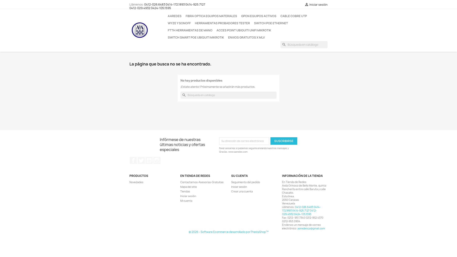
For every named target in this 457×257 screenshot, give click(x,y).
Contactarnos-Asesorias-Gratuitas (202, 182)
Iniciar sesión (188, 196)
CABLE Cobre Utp (293, 16)
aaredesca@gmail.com (311, 228)
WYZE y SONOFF (179, 23)
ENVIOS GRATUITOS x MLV (246, 37)
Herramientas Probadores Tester (222, 23)
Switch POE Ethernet (271, 23)
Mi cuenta (186, 200)
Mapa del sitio (188, 186)
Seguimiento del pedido (245, 182)
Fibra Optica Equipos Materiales (211, 16)
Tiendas (185, 191)
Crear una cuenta (242, 191)
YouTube (149, 160)
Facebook (133, 160)
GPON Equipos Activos (258, 16)
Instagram (156, 160)
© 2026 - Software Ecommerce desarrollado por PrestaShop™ (228, 232)
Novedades (136, 182)
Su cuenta (239, 176)
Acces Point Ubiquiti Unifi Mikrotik (244, 30)
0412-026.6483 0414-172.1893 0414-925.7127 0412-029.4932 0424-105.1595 (167, 6)
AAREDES (175, 16)
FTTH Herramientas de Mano (190, 30)
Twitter (141, 160)
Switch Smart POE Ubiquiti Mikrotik (196, 37)
